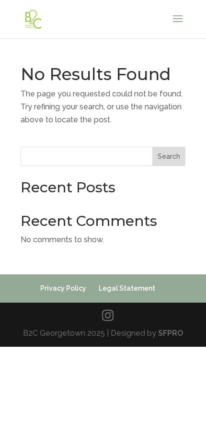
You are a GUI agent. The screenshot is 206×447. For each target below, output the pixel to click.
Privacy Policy (63, 288)
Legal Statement (127, 288)
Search (169, 156)
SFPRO (170, 333)
